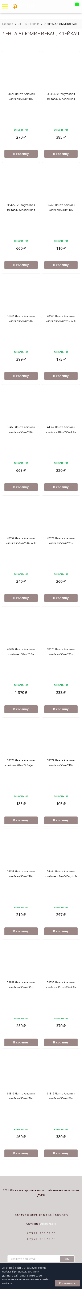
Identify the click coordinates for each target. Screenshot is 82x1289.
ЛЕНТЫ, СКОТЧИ (28, 24)
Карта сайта (62, 1214)
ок (67, 1258)
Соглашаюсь (67, 1283)
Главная (7, 24)
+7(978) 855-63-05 (41, 1233)
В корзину (21, 154)
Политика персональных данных (32, 1214)
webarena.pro (48, 1223)
